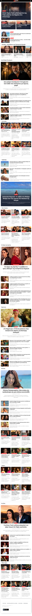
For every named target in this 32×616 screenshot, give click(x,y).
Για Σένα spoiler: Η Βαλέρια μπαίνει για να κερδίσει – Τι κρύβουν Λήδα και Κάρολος (20, 550)
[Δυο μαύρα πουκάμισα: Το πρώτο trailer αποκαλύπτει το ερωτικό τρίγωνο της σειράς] (5, 110)
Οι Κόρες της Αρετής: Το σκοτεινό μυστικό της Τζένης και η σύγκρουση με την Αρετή (20, 277)
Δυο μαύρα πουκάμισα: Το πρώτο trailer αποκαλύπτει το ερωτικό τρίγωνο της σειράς (20, 108)
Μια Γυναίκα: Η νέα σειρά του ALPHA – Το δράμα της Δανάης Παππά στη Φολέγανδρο (26, 234)
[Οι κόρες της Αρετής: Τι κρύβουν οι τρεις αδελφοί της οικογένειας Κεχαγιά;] (16, 256)
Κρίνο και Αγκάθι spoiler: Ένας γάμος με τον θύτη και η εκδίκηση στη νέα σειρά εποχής (26, 456)
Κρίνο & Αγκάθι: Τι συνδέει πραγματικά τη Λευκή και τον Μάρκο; (18, 55)
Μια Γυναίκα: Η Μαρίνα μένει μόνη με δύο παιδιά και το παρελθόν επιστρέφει (8, 25)
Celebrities (4, 159)
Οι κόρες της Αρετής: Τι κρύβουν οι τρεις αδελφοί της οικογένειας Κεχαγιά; (16, 268)
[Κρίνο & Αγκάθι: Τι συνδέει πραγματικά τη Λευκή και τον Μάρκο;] (19, 49)
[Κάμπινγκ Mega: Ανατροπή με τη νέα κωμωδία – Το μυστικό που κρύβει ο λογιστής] (5, 350)
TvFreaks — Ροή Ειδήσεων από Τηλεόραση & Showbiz (13, 44)
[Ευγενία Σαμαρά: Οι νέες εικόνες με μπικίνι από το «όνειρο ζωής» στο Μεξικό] (5, 424)
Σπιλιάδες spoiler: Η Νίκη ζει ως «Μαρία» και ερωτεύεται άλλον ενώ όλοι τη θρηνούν (5, 149)
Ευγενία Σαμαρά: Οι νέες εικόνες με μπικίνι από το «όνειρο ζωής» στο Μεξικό (19, 423)
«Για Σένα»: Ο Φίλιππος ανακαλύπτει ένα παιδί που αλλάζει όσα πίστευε (20, 557)
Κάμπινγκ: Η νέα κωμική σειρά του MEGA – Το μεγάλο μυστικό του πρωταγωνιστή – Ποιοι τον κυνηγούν (20, 341)
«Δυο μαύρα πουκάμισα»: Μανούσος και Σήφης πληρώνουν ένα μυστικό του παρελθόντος (19, 94)
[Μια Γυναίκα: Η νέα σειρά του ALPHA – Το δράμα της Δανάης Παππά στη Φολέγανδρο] (26, 229)
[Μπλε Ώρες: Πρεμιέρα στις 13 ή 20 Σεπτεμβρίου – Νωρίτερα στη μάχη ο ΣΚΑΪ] (26, 567)
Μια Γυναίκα (5, 207)
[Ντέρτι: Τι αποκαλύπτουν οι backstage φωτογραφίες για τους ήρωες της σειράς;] (16, 470)
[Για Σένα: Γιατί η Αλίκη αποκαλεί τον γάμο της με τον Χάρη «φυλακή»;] (16, 514)
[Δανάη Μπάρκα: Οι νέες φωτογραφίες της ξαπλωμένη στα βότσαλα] (5, 410)
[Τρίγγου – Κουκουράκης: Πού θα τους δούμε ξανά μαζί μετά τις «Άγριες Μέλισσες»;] (5, 417)
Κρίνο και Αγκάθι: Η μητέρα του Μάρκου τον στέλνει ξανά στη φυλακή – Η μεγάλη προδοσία (16, 456)
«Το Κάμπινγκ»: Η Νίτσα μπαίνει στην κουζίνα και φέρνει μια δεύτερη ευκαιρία (16, 330)
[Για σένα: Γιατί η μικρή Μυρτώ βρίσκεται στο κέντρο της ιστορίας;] (7, 49)
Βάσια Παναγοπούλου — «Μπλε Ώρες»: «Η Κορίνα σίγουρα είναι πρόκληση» (15, 572)
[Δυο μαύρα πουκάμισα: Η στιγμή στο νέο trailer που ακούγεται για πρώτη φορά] (16, 71)
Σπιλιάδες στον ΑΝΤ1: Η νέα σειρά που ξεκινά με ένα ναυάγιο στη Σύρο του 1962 (26, 149)
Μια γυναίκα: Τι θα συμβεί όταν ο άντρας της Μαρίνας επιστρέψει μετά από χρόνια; (16, 217)
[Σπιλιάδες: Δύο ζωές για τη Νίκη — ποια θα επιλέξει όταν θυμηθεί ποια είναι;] (5, 40)
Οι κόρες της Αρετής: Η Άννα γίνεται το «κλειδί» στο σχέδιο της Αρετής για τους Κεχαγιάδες (20, 284)
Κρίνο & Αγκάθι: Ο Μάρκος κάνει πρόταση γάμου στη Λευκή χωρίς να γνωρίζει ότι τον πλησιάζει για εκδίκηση (26, 438)
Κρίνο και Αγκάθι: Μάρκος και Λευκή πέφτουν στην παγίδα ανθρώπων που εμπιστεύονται (16, 438)
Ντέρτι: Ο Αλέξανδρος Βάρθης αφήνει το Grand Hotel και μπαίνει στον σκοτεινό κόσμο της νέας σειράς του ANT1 (26, 492)
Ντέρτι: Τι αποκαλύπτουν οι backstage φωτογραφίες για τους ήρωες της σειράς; (16, 474)
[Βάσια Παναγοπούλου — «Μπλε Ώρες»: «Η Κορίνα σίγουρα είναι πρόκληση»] (16, 567)
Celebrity (16, 194)
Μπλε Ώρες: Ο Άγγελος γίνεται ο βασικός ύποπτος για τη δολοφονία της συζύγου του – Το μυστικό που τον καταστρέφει (5, 590)
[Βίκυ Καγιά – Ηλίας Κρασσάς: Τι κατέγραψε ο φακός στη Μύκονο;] (5, 171)
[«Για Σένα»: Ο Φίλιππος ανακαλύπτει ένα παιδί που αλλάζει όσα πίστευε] (5, 558)
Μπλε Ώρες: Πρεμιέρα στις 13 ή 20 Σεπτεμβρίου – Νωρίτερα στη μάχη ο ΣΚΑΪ (26, 572)
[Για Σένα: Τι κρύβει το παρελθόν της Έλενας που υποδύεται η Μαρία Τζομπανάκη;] (5, 544)
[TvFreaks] (16, 1)
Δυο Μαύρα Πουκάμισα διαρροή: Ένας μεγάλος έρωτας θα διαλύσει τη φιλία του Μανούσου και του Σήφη (20, 101)
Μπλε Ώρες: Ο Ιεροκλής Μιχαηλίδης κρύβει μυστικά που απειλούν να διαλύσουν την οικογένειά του (16, 589)
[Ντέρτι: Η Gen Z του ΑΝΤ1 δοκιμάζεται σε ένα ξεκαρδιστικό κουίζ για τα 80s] (6, 487)
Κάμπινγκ (3, 307)
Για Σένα (3, 503)
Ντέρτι (3, 465)
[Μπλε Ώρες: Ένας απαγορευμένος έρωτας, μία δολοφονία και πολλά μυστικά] (26, 584)
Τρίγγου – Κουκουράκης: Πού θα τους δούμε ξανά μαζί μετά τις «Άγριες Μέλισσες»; (20, 416)
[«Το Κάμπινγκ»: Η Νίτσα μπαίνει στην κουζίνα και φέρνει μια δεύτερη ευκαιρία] (16, 318)
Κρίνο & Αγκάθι (5, 428)
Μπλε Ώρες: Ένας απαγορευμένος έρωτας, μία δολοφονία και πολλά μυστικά (26, 589)
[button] (30, 0)
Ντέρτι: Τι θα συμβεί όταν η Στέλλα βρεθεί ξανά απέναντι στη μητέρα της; (5, 474)
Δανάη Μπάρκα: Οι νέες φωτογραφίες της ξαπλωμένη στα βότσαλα (20, 409)
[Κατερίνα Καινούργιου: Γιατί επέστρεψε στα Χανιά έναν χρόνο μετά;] (5, 178)
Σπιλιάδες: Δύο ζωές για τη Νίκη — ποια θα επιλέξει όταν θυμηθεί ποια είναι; (20, 40)
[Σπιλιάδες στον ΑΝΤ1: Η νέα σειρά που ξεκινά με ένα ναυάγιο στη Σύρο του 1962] (26, 144)
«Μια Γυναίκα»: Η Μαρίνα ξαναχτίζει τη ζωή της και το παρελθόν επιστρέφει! (26, 217)
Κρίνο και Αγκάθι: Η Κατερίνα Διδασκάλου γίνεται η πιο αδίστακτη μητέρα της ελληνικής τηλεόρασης (5, 456)
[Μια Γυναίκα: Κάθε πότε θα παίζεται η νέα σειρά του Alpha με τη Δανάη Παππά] (6, 229)
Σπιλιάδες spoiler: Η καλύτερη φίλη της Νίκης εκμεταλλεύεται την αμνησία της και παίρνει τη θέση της (16, 131)
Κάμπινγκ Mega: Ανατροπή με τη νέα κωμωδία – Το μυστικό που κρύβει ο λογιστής (19, 348)
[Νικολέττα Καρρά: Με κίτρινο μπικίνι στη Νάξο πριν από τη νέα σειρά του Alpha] (5, 403)
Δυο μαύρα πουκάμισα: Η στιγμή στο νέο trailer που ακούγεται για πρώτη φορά (16, 83)
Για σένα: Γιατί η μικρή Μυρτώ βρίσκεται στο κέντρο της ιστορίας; (6, 55)
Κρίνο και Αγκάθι (4, 453)
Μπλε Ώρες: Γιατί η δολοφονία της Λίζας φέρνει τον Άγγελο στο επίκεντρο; (14, 15)
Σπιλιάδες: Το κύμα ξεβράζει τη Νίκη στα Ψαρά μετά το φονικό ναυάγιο (26, 130)
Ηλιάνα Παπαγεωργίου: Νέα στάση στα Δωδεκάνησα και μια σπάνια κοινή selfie (20, 34)
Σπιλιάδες (4, 121)
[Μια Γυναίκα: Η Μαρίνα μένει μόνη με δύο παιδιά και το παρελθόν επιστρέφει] (6, 212)
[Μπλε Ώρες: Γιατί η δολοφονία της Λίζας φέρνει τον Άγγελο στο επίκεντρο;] (6, 567)
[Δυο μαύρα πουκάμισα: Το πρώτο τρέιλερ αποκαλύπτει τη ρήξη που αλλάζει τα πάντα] (5, 117)
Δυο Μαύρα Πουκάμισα (6, 60)
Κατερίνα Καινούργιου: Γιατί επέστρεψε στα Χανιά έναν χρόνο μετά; (19, 176)
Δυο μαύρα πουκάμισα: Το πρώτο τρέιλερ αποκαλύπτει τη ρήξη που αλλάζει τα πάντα (20, 115)
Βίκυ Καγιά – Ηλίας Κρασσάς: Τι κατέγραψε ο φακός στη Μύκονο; (20, 169)
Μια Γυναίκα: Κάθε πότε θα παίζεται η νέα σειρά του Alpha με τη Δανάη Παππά (5, 234)
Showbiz (3, 368)
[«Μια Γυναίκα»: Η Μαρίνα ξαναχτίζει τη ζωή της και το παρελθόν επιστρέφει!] (26, 212)
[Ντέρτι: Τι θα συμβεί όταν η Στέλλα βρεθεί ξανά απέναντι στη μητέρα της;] (6, 470)
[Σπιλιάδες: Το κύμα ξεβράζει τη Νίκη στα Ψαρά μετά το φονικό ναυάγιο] (26, 126)
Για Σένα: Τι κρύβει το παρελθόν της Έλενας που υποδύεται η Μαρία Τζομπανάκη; (19, 543)
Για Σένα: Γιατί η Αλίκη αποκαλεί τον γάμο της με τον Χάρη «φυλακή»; (23, 25)
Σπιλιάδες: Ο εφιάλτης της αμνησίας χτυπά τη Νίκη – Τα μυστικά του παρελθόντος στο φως (16, 149)
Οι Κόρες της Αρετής (6, 245)
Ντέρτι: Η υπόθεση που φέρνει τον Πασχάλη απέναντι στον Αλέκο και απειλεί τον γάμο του (25, 475)
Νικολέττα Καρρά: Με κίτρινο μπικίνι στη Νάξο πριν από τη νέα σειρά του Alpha (20, 402)
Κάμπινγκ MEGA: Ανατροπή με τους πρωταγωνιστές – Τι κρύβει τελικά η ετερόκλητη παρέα (20, 355)
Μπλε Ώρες (4, 562)
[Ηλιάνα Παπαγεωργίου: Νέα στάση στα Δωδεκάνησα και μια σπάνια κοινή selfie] (5, 34)
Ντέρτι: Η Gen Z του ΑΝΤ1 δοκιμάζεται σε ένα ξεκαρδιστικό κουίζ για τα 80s (5, 492)
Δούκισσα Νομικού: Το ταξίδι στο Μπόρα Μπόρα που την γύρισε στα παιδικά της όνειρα (20, 162)
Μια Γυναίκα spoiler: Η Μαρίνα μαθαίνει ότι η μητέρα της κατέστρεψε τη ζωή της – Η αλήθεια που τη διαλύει (16, 235)
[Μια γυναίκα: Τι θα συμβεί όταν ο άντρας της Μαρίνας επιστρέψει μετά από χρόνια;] (16, 212)
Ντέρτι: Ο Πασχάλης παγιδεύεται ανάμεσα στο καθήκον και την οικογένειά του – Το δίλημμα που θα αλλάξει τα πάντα (16, 493)
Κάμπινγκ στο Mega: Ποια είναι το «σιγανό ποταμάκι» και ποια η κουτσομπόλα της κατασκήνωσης (20, 362)
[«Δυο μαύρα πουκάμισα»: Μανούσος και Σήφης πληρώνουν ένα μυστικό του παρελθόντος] (5, 96)
